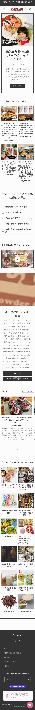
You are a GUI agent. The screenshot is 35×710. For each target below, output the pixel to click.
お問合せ (7, 666)
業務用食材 (8, 611)
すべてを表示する (28, 392)
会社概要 (7, 657)
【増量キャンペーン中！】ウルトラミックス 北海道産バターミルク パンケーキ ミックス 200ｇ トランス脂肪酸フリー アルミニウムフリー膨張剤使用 (9, 131)
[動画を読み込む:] (17, 259)
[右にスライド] (22, 449)
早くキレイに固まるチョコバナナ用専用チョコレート (25, 487)
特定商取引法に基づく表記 (12, 653)
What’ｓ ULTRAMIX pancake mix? (17, 379)
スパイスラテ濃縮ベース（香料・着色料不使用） (25, 513)
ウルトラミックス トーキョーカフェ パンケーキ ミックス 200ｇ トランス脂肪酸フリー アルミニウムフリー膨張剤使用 (9, 167)
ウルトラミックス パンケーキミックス (9, 486)
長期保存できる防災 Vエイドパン (25, 589)
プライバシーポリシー (11, 661)
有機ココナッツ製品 (25, 564)
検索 (5, 648)
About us (17, 373)
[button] (4, 9)
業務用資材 (25, 611)
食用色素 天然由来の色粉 (9, 512)
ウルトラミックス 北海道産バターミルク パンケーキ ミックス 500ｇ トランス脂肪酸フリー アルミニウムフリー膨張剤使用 (26, 129)
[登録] (28, 679)
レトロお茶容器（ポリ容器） (9, 589)
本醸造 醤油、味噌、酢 (9, 565)
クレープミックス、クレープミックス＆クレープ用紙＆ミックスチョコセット (25, 539)
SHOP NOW (17, 86)
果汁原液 (8, 536)
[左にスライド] (13, 449)
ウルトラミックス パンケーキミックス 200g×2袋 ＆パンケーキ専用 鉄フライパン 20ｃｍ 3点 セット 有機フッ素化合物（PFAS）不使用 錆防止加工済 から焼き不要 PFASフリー (26, 170)
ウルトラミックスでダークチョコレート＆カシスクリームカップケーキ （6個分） (17, 420)
